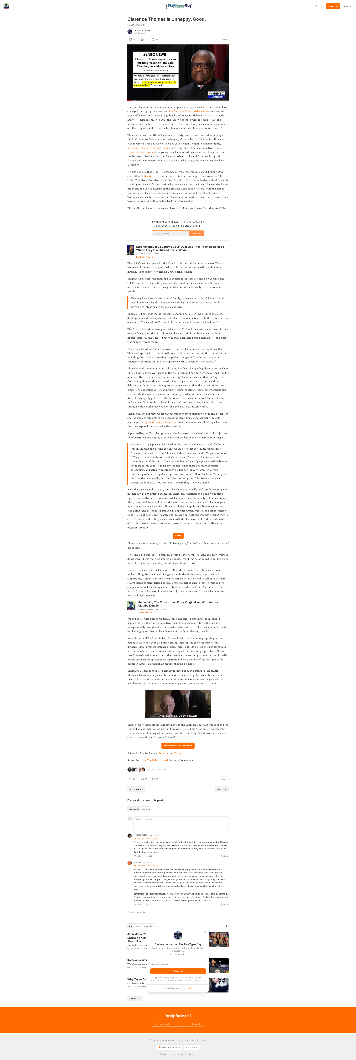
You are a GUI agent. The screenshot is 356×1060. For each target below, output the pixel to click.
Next (219, 789)
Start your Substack (170, 1047)
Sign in (347, 6)
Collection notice (199, 1040)
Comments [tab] (134, 809)
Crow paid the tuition (140, 152)
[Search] (315, 6)
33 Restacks (161, 769)
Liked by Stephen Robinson (147, 838)
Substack (164, 1054)
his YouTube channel (156, 760)
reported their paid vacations (161, 422)
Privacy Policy (199, 980)
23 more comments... (136, 912)
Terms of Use (191, 977)
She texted (150, 176)
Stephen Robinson (142, 30)
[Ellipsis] (227, 835)
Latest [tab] (138, 926)
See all (133, 998)
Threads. (179, 753)
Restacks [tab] (146, 809)
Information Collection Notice (177, 980)
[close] (204, 932)
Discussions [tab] (149, 926)
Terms (186, 1040)
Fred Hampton (140, 834)
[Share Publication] (322, 6)
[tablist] (139, 809)
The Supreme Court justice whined (189, 111)
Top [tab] (130, 926)
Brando (137, 862)
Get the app (191, 1047)
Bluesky (163, 753)
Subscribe (333, 6)
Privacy (178, 1040)
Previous (138, 789)
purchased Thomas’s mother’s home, (148, 148)
